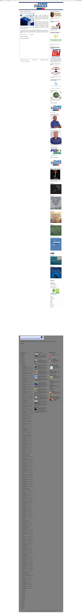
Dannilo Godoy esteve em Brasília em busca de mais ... (27, 406)
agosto (23, 591)
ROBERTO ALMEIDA (53, 359)
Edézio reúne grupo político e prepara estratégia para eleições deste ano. (42, 366)
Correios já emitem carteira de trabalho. (27, 405)
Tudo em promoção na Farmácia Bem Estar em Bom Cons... (27, 415)
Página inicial (34, 59)
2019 (22, 361)
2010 (22, 608)
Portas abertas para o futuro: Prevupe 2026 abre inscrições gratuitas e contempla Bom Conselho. (42, 376)
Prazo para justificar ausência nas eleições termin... (26, 386)
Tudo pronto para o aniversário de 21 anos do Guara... (27, 522)
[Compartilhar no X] (31, 34)
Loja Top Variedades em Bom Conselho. (27, 372)
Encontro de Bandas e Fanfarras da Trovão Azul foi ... (26, 588)
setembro (23, 590)
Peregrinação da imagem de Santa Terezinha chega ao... (26, 392)
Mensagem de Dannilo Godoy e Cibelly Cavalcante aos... (27, 553)
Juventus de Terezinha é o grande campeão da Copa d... (26, 547)
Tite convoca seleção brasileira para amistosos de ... (26, 419)
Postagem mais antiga (44, 59)
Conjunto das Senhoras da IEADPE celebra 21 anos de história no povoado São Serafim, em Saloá (55, 382)
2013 (22, 605)
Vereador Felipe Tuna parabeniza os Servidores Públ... (27, 402)
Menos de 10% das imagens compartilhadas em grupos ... (26, 488)
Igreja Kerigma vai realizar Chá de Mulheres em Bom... (26, 509)
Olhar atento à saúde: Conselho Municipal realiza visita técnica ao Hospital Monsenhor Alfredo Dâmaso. (42, 402)
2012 (22, 606)
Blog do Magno (52, 388)
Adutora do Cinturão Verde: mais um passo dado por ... (27, 446)
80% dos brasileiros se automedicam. (27, 420)
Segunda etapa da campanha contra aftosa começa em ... (27, 367)
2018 (22, 362)
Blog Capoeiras (52, 353)
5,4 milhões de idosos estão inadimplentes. (25, 555)
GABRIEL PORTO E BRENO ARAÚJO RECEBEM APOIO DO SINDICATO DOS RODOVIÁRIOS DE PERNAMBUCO (56, 399)
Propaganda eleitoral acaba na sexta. (27, 435)
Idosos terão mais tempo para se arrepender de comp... (26, 527)
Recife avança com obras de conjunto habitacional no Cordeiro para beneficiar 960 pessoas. (56, 367)
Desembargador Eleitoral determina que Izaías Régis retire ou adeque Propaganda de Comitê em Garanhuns (55, 373)
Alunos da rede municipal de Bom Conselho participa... (26, 466)
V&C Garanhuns (52, 391)
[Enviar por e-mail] (29, 34)
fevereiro (23, 598)
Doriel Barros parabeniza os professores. (27, 563)
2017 (22, 600)
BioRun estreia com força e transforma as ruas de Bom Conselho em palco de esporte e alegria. (56, 377)
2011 (22, 607)
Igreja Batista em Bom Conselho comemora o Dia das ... (26, 574)
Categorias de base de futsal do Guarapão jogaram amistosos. (42, 371)
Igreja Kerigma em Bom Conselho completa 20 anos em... (26, 458)
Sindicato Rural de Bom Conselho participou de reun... (26, 424)
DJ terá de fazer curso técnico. (26, 417)
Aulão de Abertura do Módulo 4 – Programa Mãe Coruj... (26, 520)
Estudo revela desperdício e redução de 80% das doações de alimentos (54, 386)
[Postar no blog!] (30, 34)
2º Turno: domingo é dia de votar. (26, 408)
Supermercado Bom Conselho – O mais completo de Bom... (27, 381)
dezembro (23, 363)
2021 (22, 359)
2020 (22, 360)
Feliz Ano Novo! (40, 359)
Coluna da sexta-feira (52, 389)
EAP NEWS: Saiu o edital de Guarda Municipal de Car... (27, 502)
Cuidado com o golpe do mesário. (26, 434)
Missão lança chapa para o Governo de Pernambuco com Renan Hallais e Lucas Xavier (56, 393)
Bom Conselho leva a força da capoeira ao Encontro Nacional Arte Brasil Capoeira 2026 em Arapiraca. (42, 389)
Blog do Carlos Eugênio (53, 371)
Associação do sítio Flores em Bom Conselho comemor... (26, 544)
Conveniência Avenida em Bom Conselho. (27, 474)
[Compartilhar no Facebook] (32, 34)
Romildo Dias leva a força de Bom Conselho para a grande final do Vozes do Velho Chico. (42, 396)
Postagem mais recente (24, 59)
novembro (23, 364)
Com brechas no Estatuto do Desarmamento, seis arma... (26, 455)
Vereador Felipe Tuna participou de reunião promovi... (26, 494)
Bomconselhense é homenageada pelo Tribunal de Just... (27, 508)
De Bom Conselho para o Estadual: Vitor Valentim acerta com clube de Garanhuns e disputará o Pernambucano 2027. (42, 383)
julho (22, 592)
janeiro (23, 599)
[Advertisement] (53, 321)
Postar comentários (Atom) (26, 61)
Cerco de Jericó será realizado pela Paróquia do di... (26, 437)
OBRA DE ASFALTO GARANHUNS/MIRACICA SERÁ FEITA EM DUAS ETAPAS (56, 361)
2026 (22, 353)
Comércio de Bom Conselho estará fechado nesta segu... (26, 583)
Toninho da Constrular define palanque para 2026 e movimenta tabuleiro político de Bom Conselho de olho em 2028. (42, 408)
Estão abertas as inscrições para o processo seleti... (26, 506)
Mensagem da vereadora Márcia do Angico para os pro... (26, 572)
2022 (22, 358)
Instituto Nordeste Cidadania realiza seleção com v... (26, 442)
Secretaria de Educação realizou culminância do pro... (26, 429)
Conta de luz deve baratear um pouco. (27, 416)
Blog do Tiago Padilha (53, 375)
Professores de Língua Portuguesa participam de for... (26, 400)
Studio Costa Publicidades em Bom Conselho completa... (26, 469)
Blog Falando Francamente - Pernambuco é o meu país (54, 365)
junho (23, 593)
